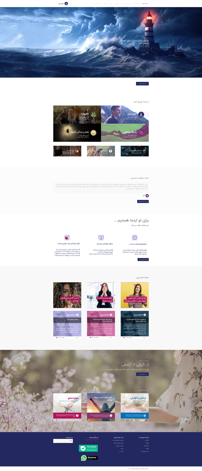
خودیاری (147, 440)
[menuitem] (145, 3)
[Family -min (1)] (77, 115)
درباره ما (121, 449)
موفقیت (147, 443)
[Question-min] (101, 151)
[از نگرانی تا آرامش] (135, 407)
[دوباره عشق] (67, 407)
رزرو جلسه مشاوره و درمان (118, 440)
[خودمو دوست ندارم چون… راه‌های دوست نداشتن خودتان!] (135, 295)
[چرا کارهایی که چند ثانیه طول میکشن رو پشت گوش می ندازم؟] (135, 325)
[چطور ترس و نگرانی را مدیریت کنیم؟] (101, 295)
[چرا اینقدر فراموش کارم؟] (67, 325)
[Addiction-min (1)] (135, 151)
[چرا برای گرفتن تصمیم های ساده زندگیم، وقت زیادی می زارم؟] (101, 325)
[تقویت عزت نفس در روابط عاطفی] (101, 407)
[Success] (77, 133)
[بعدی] (147, 184)
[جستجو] (92, 3)
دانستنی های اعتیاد (145, 451)
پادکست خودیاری (119, 446)
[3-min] (67, 245)
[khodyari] (125, 115)
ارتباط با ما (121, 451)
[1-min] (135, 245)
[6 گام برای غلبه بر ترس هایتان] (67, 295)
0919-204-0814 (92, 440)
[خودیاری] (60, 3)
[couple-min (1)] (125, 133)
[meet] (67, 151)
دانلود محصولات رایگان (118, 443)
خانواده (147, 449)
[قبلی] (143, 184)
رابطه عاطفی (146, 446)
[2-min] (101, 245)
